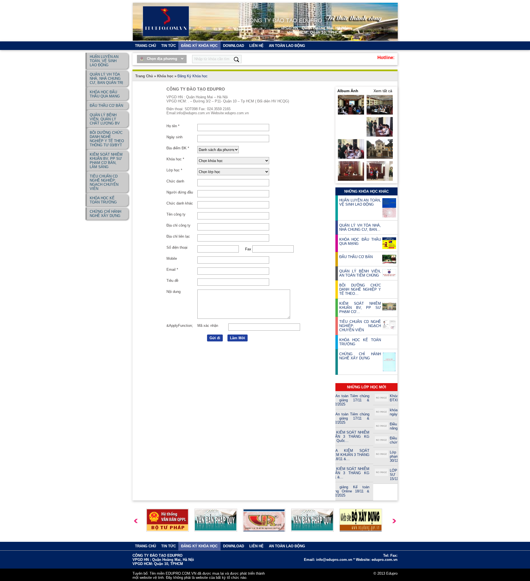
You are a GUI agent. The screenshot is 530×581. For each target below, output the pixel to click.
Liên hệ (256, 46)
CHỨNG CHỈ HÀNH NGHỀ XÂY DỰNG (360, 356)
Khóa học (165, 76)
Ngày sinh (174, 137)
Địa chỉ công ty (178, 225)
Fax (248, 249)
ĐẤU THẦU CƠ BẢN (356, 257)
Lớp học (174, 170)
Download (233, 46)
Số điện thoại (176, 247)
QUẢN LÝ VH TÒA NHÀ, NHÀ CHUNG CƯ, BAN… (360, 227)
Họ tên (172, 126)
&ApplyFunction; (179, 325)
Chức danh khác (179, 203)
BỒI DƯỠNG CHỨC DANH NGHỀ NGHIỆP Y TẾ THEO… (360, 289)
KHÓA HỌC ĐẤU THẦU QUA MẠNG (360, 241)
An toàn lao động (287, 46)
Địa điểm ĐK (177, 148)
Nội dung (173, 292)
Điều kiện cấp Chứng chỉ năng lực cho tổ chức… (383, 426)
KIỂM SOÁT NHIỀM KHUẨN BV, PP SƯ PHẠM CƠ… (360, 307)
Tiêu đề (172, 280)
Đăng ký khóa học (199, 46)
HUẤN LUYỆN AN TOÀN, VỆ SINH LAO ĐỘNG (360, 202)
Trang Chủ (144, 76)
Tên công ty (176, 214)
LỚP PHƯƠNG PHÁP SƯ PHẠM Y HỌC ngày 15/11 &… (383, 474)
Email (172, 269)
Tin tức (168, 46)
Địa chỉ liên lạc (178, 236)
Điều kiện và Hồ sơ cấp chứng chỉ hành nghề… (383, 440)
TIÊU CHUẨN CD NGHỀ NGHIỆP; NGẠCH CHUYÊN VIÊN (360, 326)
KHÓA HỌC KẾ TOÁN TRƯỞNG (360, 342)
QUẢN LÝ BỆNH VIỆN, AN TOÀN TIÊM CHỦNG (360, 273)
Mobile (171, 258)
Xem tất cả (382, 91)
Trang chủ (145, 46)
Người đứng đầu (179, 192)
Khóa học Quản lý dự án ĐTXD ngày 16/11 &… (383, 398)
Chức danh (175, 181)
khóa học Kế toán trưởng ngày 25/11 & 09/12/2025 (383, 412)
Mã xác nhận (207, 325)
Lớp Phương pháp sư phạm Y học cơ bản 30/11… (383, 456)
